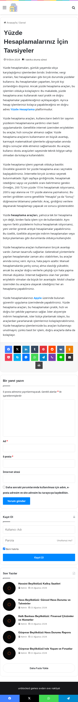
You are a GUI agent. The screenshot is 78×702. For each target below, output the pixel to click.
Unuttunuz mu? (64, 540)
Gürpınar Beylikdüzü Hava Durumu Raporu (44, 632)
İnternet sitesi (11, 472)
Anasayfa (11, 22)
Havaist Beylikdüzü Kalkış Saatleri (39, 583)
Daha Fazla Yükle (39, 668)
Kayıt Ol (39, 557)
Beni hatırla (12, 549)
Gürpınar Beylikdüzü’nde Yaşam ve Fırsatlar (45, 648)
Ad (5, 441)
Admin (24, 588)
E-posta (8, 456)
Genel (22, 22)
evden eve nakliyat (49, 688)
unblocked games (28, 688)
